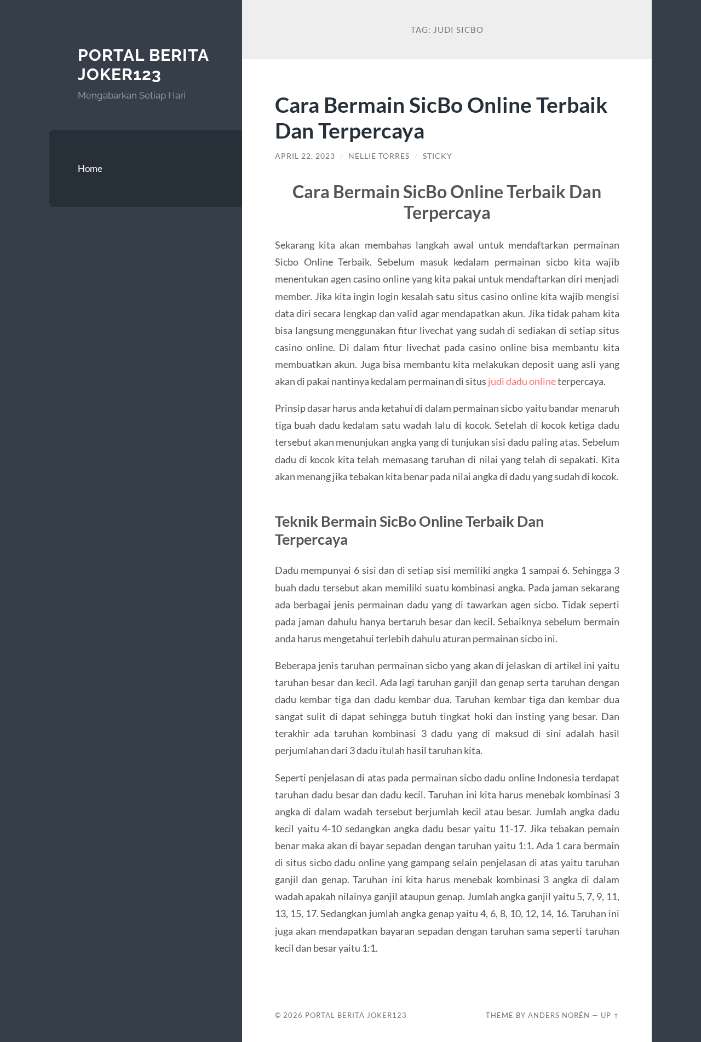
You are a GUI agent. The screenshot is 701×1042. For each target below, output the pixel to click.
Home (90, 168)
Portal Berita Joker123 (143, 64)
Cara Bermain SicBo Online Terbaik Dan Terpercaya (441, 117)
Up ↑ (610, 1015)
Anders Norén (559, 1015)
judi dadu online (522, 381)
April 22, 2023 (305, 156)
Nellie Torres (379, 156)
